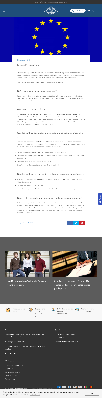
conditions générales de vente (39, 388)
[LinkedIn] (15, 353)
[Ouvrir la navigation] (4, 10)
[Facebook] (5, 353)
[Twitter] (10, 353)
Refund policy (10, 379)
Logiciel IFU (9, 369)
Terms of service (11, 376)
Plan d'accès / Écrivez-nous (65, 334)
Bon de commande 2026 (14, 365)
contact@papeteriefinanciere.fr (66, 341)
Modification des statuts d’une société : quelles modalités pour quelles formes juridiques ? (72, 285)
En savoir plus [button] (35, 395)
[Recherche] (94, 11)
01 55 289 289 (60, 338)
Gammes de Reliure (12, 372)
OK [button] (92, 394)
